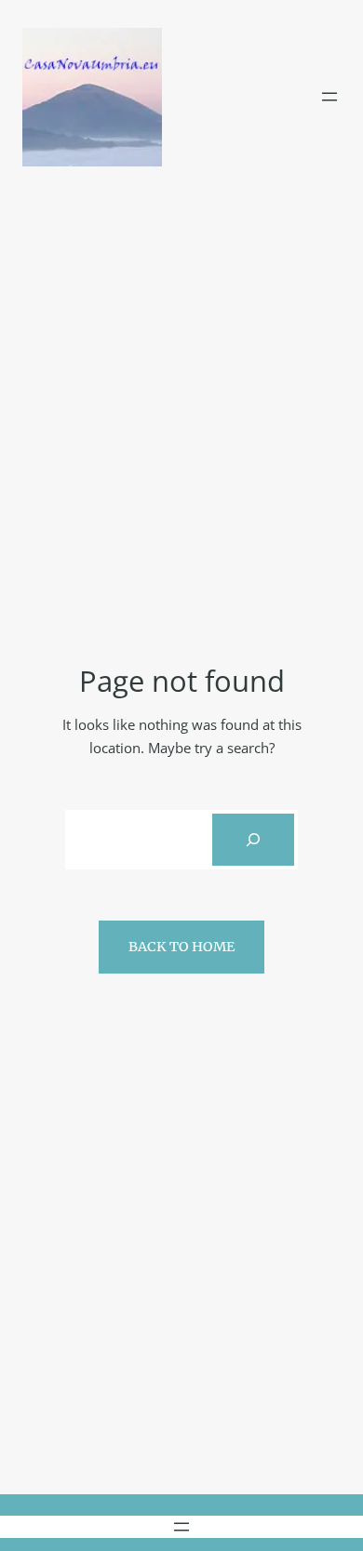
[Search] (253, 840)
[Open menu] (329, 97)
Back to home (181, 946)
